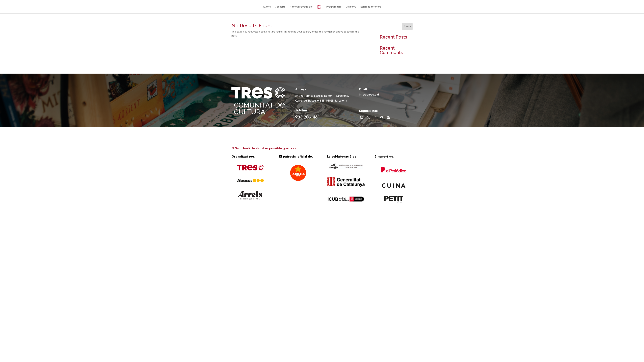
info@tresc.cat (369, 94)
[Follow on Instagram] (361, 117)
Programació (333, 7)
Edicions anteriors (370, 7)
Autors (267, 7)
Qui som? (351, 7)
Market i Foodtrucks (300, 7)
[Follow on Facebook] (375, 117)
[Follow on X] (368, 117)
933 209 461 (307, 117)
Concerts (280, 7)
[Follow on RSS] (388, 117)
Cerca (407, 26)
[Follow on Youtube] (381, 117)
